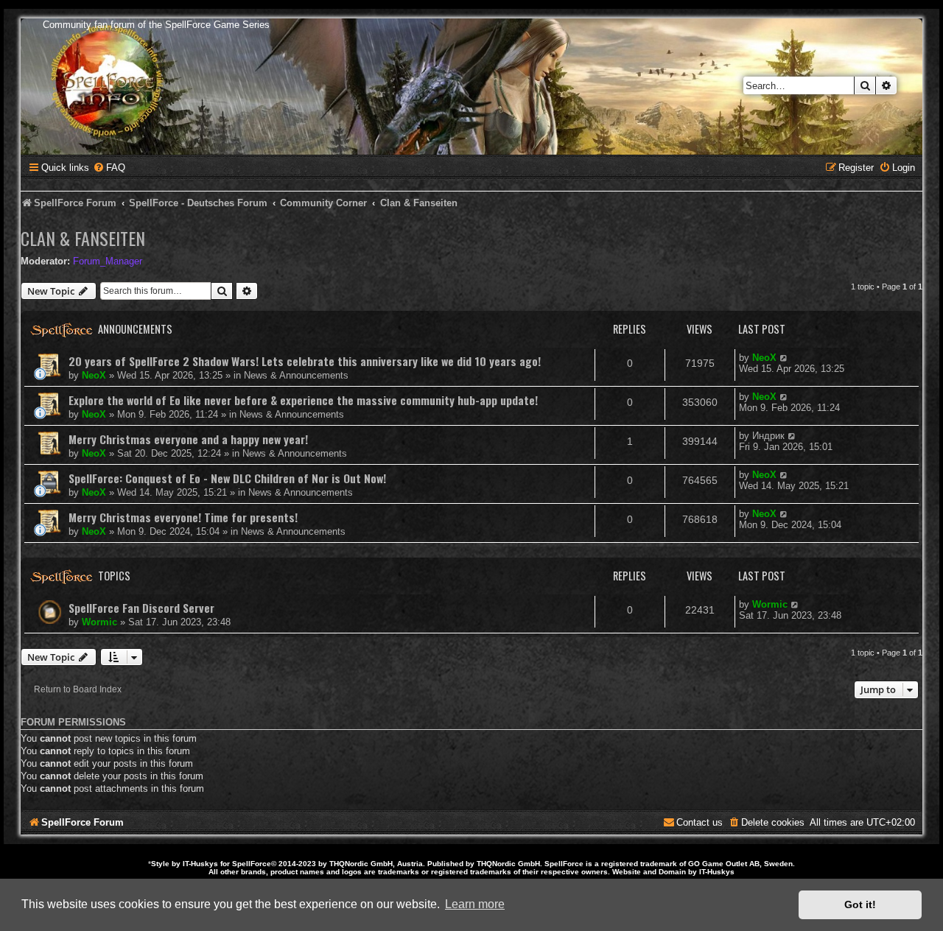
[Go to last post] (784, 357)
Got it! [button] (860, 904)
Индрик (768, 435)
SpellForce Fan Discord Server (141, 607)
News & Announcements (296, 375)
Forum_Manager (107, 261)
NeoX (94, 375)
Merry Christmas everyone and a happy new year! (188, 439)
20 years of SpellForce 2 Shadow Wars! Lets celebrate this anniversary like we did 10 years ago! (305, 361)
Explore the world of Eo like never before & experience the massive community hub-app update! (303, 400)
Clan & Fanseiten (83, 238)
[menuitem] (109, 167)
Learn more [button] (475, 904)
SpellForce (251, 864)
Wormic (99, 622)
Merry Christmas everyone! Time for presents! (183, 517)
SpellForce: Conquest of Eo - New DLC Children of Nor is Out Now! (227, 478)
